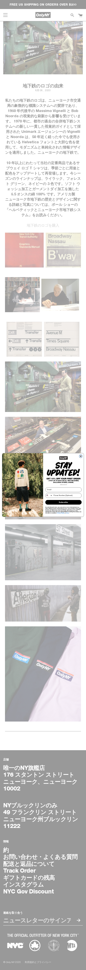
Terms (67, 513)
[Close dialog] (80, 456)
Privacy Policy (61, 513)
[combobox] (48, 495)
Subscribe (63, 502)
